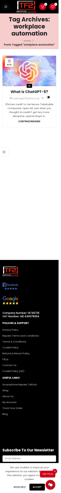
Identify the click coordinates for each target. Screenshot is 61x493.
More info (20, 487)
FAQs (5, 359)
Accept (37, 487)
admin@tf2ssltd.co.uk (26, 98)
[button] (50, 485)
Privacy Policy (10, 330)
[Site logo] (26, 6)
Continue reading (29, 121)
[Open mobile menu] (6, 6)
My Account (9, 402)
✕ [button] (55, 471)
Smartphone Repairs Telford (19, 384)
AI (29, 85)
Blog (5, 414)
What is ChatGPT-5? (29, 91)
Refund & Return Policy (16, 353)
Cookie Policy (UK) (13, 371)
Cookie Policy (10, 347)
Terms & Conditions (14, 341)
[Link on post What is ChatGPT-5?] (29, 71)
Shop (5, 390)
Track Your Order (12, 408)
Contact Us (9, 365)
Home (27, 40)
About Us (8, 396)
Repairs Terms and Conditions (20, 335)
